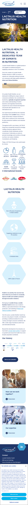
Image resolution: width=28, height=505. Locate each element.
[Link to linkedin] (21, 446)
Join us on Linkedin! (10, 359)
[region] (14, 484)
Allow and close (14, 494)
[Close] (25, 466)
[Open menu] (25, 4)
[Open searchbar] (21, 4)
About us (9, 12)
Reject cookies (14, 498)
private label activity (14, 331)
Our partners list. (5, 490)
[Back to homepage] (8, 4)
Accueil (3, 12)
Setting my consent (14, 502)
